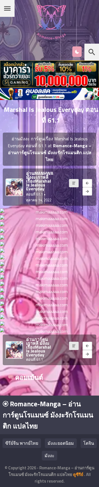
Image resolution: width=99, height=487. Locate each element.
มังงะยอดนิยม (61, 443)
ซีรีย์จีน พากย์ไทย (21, 443)
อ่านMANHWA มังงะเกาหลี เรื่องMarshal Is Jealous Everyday (39, 181)
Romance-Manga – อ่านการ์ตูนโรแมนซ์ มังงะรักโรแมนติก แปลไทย (48, 415)
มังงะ (49, 455)
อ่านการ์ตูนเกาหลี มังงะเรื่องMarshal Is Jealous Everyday (38, 347)
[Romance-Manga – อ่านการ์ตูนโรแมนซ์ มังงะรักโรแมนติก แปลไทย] (51, 38)
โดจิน (88, 443)
